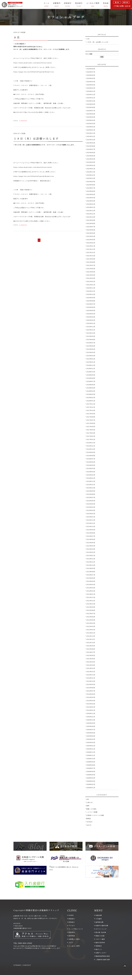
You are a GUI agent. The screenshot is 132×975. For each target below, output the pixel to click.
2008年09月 (90, 762)
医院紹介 (72, 918)
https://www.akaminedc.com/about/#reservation (32, 63)
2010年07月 (90, 691)
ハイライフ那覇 (92, 812)
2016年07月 (90, 459)
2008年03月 (90, 781)
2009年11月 (90, 716)
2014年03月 (90, 549)
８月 (17, 37)
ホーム (46, 4)
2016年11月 (90, 446)
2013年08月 (90, 571)
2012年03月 (90, 626)
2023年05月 (90, 194)
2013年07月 (90, 575)
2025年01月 (90, 130)
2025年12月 (90, 94)
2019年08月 (90, 339)
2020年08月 (90, 301)
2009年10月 (90, 720)
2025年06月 (90, 114)
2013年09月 (90, 568)
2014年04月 (90, 546)
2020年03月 (90, 317)
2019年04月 (90, 352)
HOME (71, 915)
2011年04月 (90, 662)
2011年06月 (90, 655)
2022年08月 (90, 223)
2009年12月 (90, 713)
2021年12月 (90, 249)
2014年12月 (90, 520)
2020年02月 (90, 320)
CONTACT (27, 965)
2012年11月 (90, 600)
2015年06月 (90, 500)
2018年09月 (90, 375)
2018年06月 (90, 384)
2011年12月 (90, 636)
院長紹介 (79, 4)
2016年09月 (90, 452)
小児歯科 (99, 918)
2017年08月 (90, 417)
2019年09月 (90, 336)
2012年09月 (90, 607)
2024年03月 (90, 162)
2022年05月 (90, 233)
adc (87, 799)
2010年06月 (90, 694)
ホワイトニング (101, 929)
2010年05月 (90, 697)
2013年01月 (90, 594)
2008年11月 (90, 755)
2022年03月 (90, 239)
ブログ (71, 942)
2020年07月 (90, 304)
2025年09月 (90, 104)
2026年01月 (90, 91)
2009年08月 (90, 726)
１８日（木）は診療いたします (36, 138)
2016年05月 (90, 465)
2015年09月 (90, 491)
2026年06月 (90, 75)
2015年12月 (90, 481)
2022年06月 (90, 230)
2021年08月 (90, 262)
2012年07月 (90, 613)
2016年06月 (90, 462)
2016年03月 (90, 471)
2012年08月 (90, 610)
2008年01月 (90, 787)
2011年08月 (90, 649)
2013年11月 (90, 562)
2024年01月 (90, 168)
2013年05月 (90, 581)
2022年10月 (90, 217)
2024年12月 (90, 133)
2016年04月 (90, 468)
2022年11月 (90, 214)
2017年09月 (90, 413)
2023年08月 (90, 185)
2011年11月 (90, 639)
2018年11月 (90, 368)
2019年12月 (90, 326)
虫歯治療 (99, 915)
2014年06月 (90, 539)
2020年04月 (90, 313)
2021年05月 (90, 272)
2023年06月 (90, 191)
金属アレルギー (101, 953)
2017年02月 (90, 436)
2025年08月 (90, 107)
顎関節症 (99, 946)
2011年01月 (90, 671)
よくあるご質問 (92, 4)
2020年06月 (90, 307)
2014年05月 (90, 542)
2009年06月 (90, 733)
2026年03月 (90, 85)
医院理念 (72, 932)
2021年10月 (90, 255)
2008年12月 (90, 752)
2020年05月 (90, 310)
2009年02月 (90, 745)
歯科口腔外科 (100, 942)
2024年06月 (90, 152)
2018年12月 (90, 365)
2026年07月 (90, 72)
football (89, 821)
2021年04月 (90, 275)
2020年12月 (90, 288)
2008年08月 (90, 765)
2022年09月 (90, 220)
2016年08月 (90, 455)
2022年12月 (90, 210)
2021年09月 (90, 259)
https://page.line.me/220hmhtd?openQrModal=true (33, 72)
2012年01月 (90, 633)
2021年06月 (90, 268)
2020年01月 (90, 323)
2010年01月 (90, 710)
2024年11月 (90, 136)
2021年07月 (90, 265)
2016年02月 (90, 475)
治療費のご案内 (74, 939)
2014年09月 (90, 529)
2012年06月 (90, 617)
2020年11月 (90, 291)
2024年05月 (90, 156)
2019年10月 (90, 333)
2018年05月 (90, 388)
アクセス (72, 925)
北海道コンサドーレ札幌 (95, 815)
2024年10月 (90, 139)
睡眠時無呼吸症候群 (103, 956)
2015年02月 (90, 513)
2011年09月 (90, 646)
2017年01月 (90, 439)
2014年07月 (90, 536)
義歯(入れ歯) (100, 935)
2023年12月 (90, 172)
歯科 (88, 805)
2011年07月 (90, 652)
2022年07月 (90, 226)
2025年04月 (90, 120)
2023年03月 (90, 201)
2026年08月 (90, 68)
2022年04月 (90, 236)
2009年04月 (90, 739)
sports (89, 825)
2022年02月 (90, 243)
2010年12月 (90, 675)
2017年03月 (90, 433)
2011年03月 (90, 665)
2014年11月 (90, 523)
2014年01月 (90, 555)
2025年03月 (90, 123)
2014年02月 (90, 552)
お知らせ (89, 802)
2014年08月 (90, 533)
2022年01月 (90, 246)
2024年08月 (90, 146)
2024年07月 (90, 149)
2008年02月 (90, 784)
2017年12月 (90, 404)
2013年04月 (90, 584)
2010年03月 (90, 704)
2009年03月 (90, 742)
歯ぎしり (99, 949)
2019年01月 (90, 362)
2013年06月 (90, 578)
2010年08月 (90, 687)
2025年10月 (90, 101)
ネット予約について (76, 929)
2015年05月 (90, 504)
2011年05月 (90, 658)
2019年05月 (90, 349)
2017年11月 (90, 407)
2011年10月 (90, 642)
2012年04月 (90, 623)
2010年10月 (90, 681)
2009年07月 (90, 729)
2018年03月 (90, 394)
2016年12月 (90, 442)
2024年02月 (90, 165)
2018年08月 (90, 378)
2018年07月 (90, 381)
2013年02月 (90, 591)
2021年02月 (90, 281)
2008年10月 (90, 758)
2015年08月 (90, 494)
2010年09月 (90, 684)
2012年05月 (90, 620)
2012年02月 (90, 629)
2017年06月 (90, 423)
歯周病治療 (100, 922)
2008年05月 (90, 774)
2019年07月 (90, 343)
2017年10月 (90, 410)
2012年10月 (90, 604)
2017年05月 (90, 426)
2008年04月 (90, 778)
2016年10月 (90, 449)
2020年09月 (90, 297)
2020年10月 (90, 294)
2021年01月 (90, 284)
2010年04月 (90, 700)
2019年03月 (90, 355)
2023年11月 (90, 175)
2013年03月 (90, 588)
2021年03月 (90, 278)
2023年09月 (90, 181)
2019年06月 (90, 346)
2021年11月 (90, 252)
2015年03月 (90, 510)
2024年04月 (90, 159)
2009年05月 (90, 736)
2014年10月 (90, 526)
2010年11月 (90, 678)
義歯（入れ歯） (92, 809)
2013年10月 (90, 565)
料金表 (106, 4)
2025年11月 (90, 98)
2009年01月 (90, 749)
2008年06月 (90, 771)
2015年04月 (90, 507)
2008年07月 (90, 768)
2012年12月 (90, 597)
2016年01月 (90, 478)
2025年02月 (90, 127)
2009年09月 (90, 723)
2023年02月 (90, 204)
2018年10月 (90, 372)
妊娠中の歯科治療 (102, 925)
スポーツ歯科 (100, 939)
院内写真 (72, 935)
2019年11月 (90, 330)
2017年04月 (90, 430)
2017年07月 (90, 420)
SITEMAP (17, 965)
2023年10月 (90, 178)
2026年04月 (90, 81)
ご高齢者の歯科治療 (103, 959)
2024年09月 (90, 143)
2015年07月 (90, 497)
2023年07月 (90, 188)
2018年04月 (90, 391)
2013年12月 (90, 558)
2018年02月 (90, 397)
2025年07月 (90, 110)
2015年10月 (90, 488)
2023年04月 (90, 197)
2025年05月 (90, 117)
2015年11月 (90, 484)
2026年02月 (90, 88)
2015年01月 (90, 517)
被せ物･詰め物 (101, 932)
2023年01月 (90, 207)
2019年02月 (90, 359)
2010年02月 (90, 707)
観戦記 (88, 818)
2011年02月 (90, 668)
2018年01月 (90, 401)
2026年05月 (90, 78)
